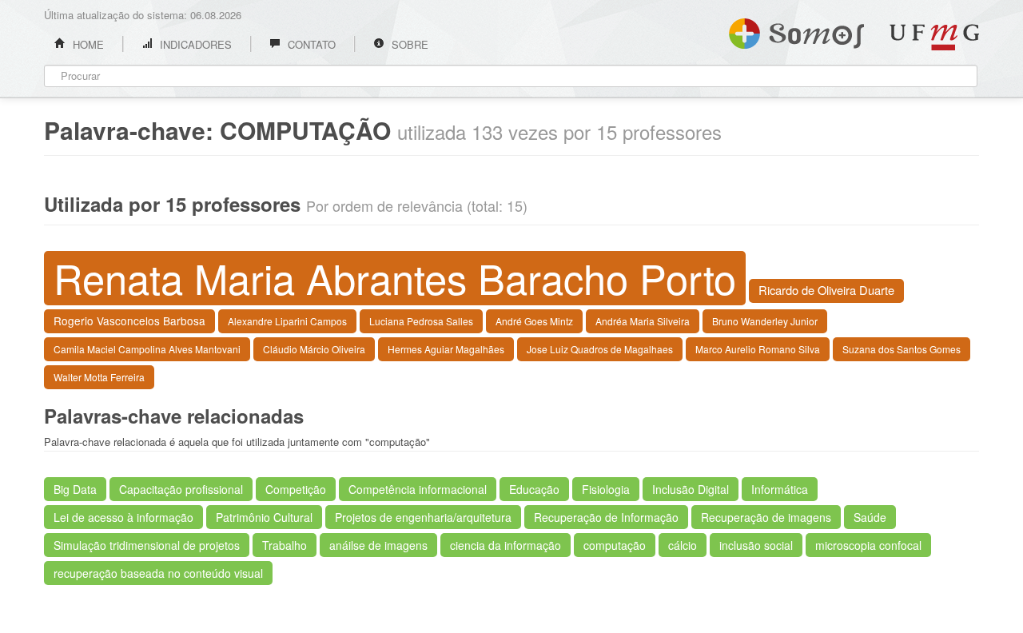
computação (614, 545)
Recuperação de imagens (766, 517)
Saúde (870, 517)
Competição (295, 489)
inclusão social (756, 545)
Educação (534, 489)
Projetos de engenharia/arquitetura (423, 517)
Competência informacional (417, 489)
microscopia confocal (868, 545)
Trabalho (284, 545)
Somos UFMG (796, 30)
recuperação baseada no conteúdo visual (158, 573)
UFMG (934, 37)
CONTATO (310, 44)
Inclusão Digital (690, 489)
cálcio (682, 545)
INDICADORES (194, 44)
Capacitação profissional (181, 489)
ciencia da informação (505, 545)
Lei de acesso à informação (123, 517)
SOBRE (408, 44)
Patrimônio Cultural (264, 517)
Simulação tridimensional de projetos (147, 545)
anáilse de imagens (378, 545)
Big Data (75, 489)
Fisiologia (606, 489)
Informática (779, 489)
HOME (87, 44)
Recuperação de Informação (606, 517)
